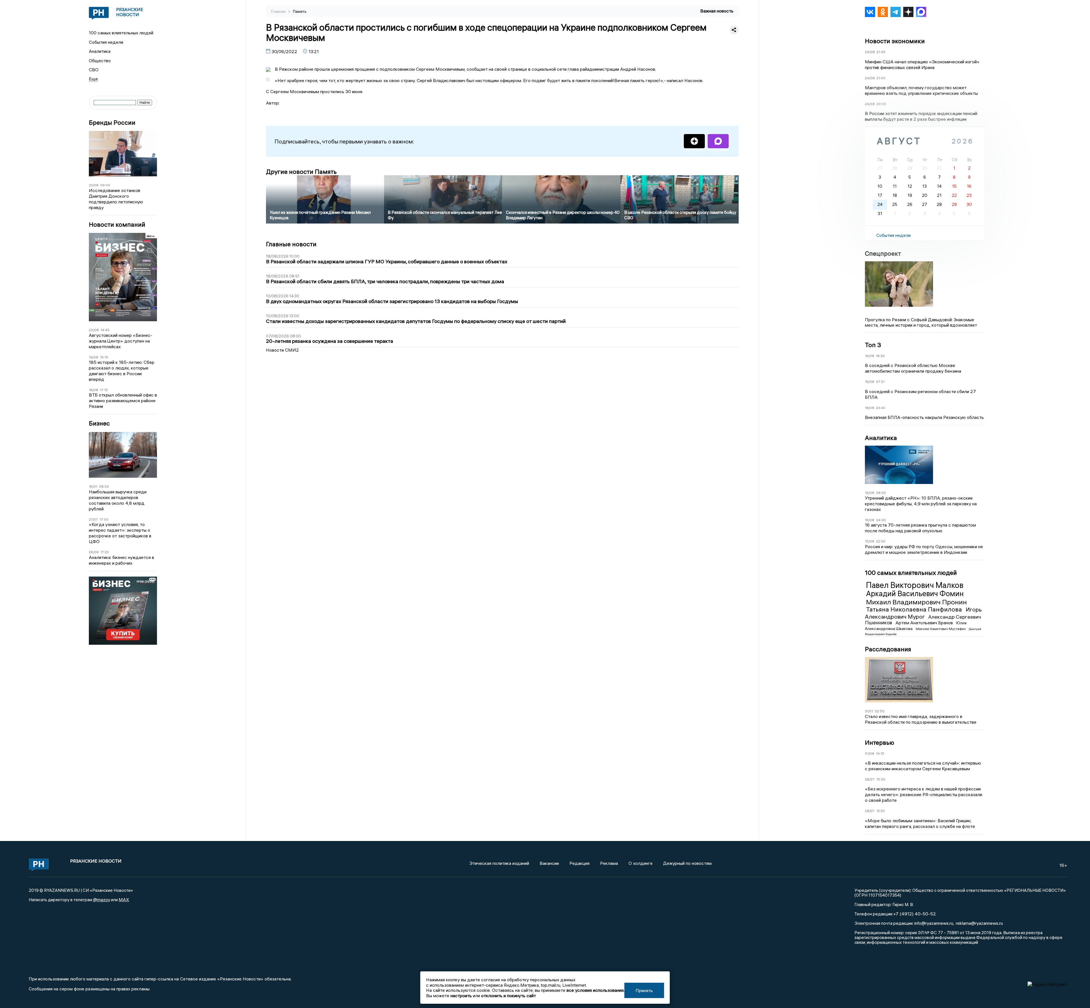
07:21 (880, 381)
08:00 (104, 486)
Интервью (879, 742)
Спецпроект (883, 253)
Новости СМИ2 (282, 350)
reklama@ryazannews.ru (979, 923)
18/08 (93, 390)
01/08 (869, 753)
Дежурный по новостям (687, 863)
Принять (644, 990)
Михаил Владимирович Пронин (916, 602)
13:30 (880, 811)
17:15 (104, 390)
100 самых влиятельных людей (121, 33)
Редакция (579, 863)
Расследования (888, 649)
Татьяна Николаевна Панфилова (914, 609)
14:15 (880, 753)
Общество (100, 60)
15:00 (880, 779)
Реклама (609, 863)
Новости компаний (117, 224)
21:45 (881, 52)
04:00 (881, 520)
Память (300, 11)
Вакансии (549, 863)
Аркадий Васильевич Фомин (915, 593)
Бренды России (112, 122)
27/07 (93, 519)
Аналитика (99, 51)
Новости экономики (895, 41)
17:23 (104, 552)
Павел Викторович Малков (914, 585)
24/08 (870, 52)
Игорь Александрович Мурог (923, 613)
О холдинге (640, 863)
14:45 (105, 330)
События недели (106, 42)
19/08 (93, 357)
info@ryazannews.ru (933, 923)
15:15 (104, 357)
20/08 (94, 330)
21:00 (881, 78)
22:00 (880, 541)
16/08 (869, 493)
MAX (124, 899)
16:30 (880, 356)
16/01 (93, 486)
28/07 (870, 779)
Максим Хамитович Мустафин (941, 629)
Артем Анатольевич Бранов (925, 622)
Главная (278, 11)
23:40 (880, 408)
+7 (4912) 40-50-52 (914, 914)
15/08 (869, 541)
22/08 (93, 185)
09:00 (105, 185)
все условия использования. (595, 990)
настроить (461, 995)
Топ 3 (873, 345)
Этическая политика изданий (499, 863)
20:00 (881, 104)
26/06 (94, 552)
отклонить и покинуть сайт (508, 995)
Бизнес (99, 423)
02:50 (879, 711)
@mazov (101, 899)
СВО (93, 69)
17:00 (104, 519)
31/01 (869, 711)
